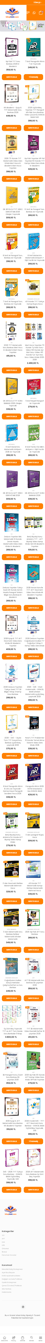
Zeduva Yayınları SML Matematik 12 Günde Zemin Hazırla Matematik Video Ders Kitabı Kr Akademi (12, 541)
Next (42, 26)
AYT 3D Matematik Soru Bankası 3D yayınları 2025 (35, 982)
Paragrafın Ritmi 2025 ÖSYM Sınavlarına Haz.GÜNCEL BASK (35, 788)
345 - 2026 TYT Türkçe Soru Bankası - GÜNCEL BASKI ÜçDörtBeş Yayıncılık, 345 (12, 1175)
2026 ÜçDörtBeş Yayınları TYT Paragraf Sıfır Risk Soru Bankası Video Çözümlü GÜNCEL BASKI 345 (35, 112)
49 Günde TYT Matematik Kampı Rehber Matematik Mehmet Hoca (35, 887)
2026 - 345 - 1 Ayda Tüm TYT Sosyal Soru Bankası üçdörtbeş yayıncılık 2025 (13, 741)
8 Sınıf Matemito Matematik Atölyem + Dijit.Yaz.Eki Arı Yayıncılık (34, 257)
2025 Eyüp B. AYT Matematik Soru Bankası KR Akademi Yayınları (13, 1123)
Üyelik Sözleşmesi (9, 1282)
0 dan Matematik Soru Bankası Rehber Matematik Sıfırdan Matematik (12, 935)
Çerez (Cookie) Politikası (12, 1286)
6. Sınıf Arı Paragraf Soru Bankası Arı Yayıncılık (35, 210)
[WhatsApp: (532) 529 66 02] (34, 12)
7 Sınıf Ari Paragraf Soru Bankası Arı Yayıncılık (13, 302)
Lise (3, 1242)
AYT (11, 491)
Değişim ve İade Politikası (12, 1279)
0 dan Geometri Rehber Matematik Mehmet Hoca (13, 885)
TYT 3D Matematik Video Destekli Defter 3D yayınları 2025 (34, 1031)
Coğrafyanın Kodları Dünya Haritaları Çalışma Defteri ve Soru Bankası (13, 984)
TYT (11, 59)
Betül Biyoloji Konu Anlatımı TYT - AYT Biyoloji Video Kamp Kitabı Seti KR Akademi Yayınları (34, 541)
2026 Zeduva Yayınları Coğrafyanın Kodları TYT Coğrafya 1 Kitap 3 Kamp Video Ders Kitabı (34, 642)
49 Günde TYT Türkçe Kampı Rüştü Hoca (34, 302)
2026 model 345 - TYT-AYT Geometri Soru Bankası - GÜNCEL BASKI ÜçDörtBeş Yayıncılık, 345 (35, 1126)
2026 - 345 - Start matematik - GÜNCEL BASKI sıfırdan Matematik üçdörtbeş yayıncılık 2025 (34, 692)
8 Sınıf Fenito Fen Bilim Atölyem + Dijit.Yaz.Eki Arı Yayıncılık (34, 449)
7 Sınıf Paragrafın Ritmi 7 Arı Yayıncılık (34, 62)
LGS (11, 253)
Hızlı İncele (11, 54)
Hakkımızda (6, 1292)
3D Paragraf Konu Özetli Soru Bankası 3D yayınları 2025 (13, 1077)
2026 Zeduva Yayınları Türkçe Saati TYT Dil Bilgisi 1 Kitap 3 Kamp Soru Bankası (13, 690)
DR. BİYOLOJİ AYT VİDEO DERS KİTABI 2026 (13, 494)
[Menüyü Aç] (28, 12)
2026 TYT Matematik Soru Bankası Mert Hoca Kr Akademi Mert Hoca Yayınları (13, 349)
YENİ (27, 86)
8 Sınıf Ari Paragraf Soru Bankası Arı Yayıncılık (13, 256)
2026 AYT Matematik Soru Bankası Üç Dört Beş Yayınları (35, 1174)
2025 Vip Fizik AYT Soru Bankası (34, 933)
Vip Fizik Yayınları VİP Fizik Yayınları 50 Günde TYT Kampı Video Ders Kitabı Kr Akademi (34, 162)
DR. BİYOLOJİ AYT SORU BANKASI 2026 (34, 494)
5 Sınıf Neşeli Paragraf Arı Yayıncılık (35, 402)
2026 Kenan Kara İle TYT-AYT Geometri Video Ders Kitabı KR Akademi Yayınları (34, 591)
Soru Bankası (11, 929)
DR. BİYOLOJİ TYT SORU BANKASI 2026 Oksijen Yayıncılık (12, 403)
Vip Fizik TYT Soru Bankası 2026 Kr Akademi (13, 63)
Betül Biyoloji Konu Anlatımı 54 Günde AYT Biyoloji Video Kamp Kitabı (13, 838)
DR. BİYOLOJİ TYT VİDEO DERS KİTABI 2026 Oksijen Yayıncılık (13, 211)
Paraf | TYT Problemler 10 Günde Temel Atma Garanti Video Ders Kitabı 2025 (34, 741)
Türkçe (37, 3)
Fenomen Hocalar (33, 299)
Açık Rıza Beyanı (8, 1273)
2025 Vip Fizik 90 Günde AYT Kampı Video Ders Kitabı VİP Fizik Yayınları (35, 1077)
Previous (3, 26)
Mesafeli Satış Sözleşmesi (12, 1269)
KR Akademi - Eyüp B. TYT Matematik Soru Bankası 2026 (13, 110)
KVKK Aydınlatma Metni (11, 1276)
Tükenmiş (33, 77)
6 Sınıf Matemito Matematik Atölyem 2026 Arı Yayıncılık (12, 449)
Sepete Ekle (11, 77)
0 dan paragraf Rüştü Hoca (35, 836)
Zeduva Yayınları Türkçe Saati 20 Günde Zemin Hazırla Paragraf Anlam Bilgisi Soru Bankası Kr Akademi (13, 592)
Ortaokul (33, 59)
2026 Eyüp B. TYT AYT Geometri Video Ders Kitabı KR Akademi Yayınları (13, 642)
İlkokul (4, 1252)
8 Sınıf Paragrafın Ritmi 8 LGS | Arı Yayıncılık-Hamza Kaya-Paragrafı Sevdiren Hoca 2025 (12, 790)
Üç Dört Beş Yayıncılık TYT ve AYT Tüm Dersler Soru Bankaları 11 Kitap (12, 1031)
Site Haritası (6, 1289)
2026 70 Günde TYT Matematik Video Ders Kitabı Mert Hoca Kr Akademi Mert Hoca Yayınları (12, 163)
